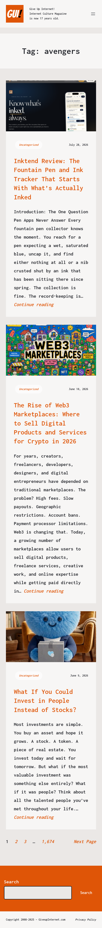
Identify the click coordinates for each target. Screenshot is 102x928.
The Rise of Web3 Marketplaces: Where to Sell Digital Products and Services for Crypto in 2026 (50, 423)
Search (11, 881)
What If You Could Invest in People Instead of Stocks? (45, 700)
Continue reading (33, 304)
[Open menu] (93, 14)
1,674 (48, 841)
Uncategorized (28, 144)
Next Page (85, 841)
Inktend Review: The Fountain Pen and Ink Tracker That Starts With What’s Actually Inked (48, 179)
